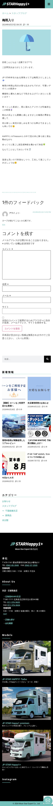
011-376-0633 (13, 602)
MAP (5, 614)
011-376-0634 (13, 605)
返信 (3, 225)
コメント (7, 249)
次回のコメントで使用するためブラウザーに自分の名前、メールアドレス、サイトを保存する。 (26, 321)
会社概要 (9, 623)
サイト (5, 307)
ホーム (5, 13)
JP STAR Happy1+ (11, 764)
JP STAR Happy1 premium (15, 723)
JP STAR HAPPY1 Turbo (14, 679)
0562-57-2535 (31, 565)
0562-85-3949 (12, 565)
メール (6, 295)
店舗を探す (10, 619)
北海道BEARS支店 (13, 596)
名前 (5, 284)
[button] (49, 4)
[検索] (47, 359)
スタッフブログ (19, 13)
